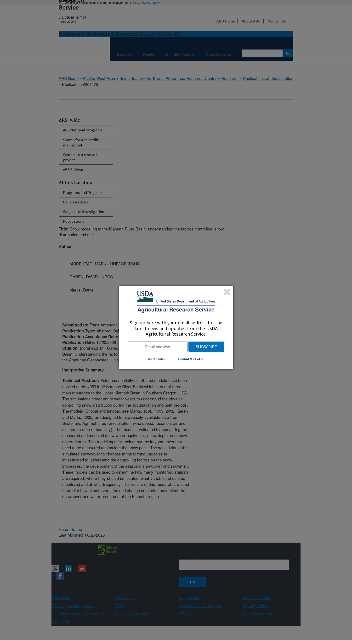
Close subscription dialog (227, 292)
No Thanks (156, 359)
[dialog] (176, 327)
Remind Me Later (190, 359)
